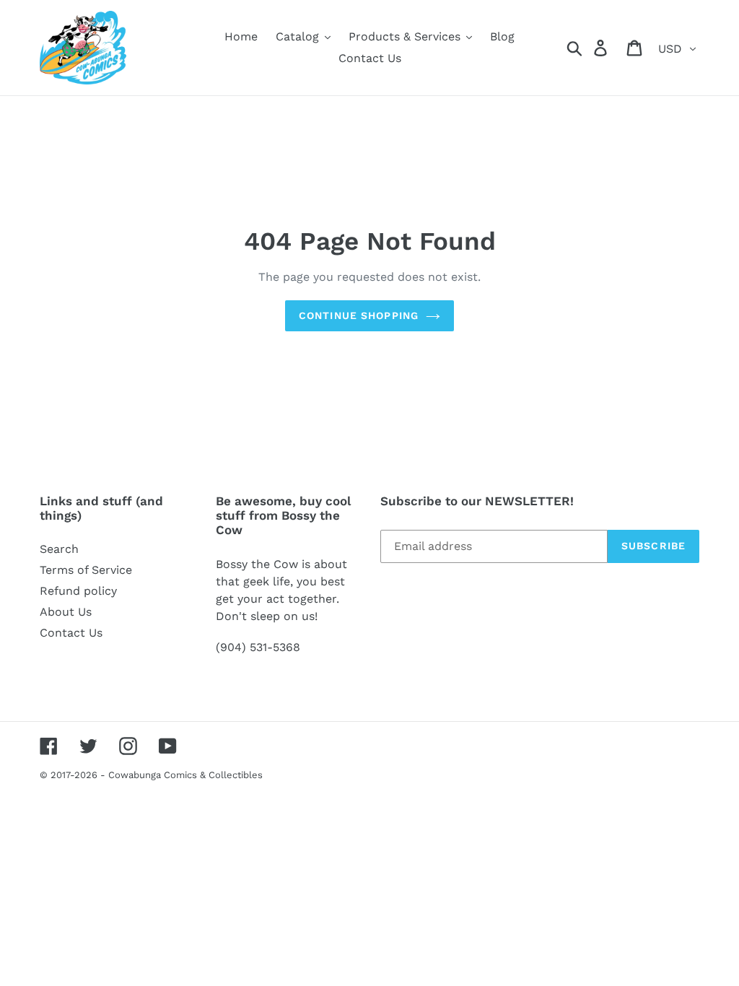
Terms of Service (86, 570)
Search (59, 549)
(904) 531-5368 (258, 647)
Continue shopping (359, 315)
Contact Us (71, 633)
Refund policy (78, 591)
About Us (66, 612)
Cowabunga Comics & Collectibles (185, 774)
